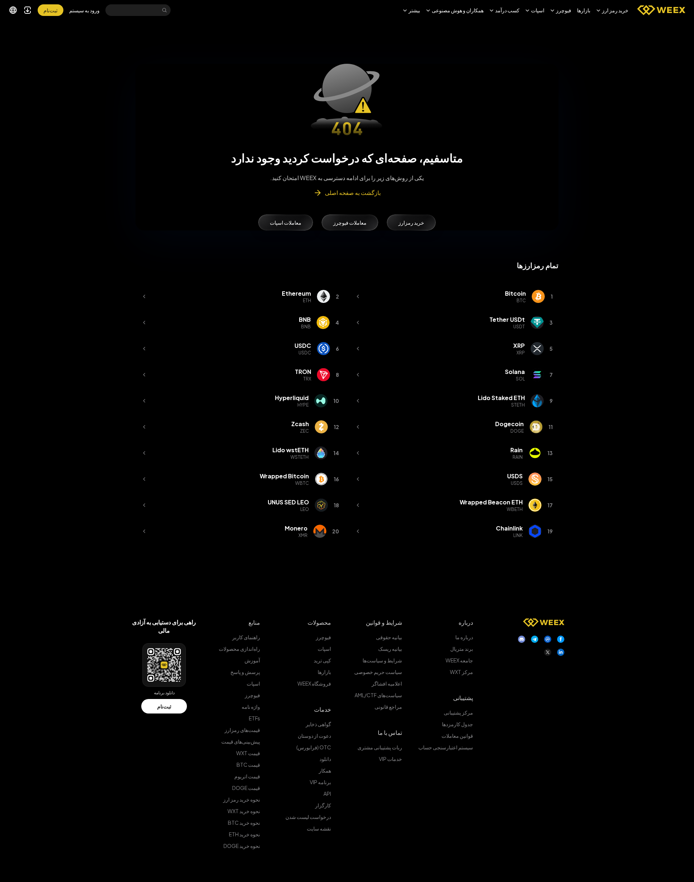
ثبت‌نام (164, 706)
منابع (254, 622)
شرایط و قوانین (384, 622)
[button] (612, 10)
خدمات (322, 709)
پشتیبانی (463, 698)
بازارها (583, 10)
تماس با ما (390, 732)
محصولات (319, 622)
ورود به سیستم (84, 10)
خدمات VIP (390, 759)
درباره (466, 622)
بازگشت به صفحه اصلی (353, 192)
